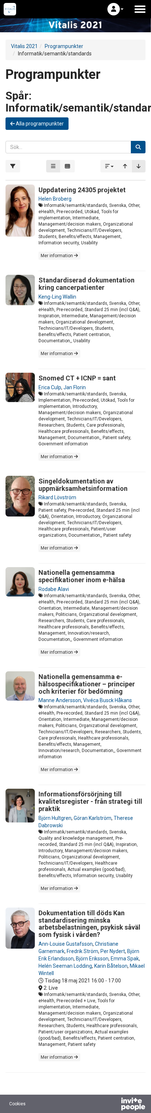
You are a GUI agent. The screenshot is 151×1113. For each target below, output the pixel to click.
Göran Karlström (92, 818)
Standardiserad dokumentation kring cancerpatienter (86, 283)
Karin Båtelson (111, 966)
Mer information (57, 255)
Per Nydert (112, 951)
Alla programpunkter (39, 124)
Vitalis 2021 (24, 46)
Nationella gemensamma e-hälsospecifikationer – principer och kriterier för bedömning (86, 684)
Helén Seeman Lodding (65, 966)
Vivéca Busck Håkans (107, 700)
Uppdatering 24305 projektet (82, 190)
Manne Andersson (59, 700)
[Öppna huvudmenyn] (140, 9)
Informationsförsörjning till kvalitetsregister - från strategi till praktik (90, 801)
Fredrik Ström (82, 951)
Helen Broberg (54, 199)
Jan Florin (74, 387)
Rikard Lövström (57, 497)
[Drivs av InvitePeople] (114, 1105)
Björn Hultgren (54, 818)
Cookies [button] (17, 1103)
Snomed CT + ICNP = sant (77, 378)
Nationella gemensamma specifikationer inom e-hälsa (81, 576)
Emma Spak (125, 958)
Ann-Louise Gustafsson (65, 944)
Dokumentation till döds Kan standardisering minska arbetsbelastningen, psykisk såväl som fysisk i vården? (89, 923)
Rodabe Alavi (53, 589)
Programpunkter (64, 46)
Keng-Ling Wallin (57, 297)
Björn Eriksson (92, 958)
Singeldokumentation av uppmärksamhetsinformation (83, 484)
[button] (115, 9)
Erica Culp (49, 387)
